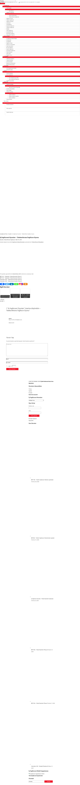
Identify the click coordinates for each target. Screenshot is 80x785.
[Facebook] (2, 284)
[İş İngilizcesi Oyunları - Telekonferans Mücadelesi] (18, 271)
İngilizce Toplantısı (10, 12)
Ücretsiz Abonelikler (10, 88)
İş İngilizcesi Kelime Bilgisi (11, 38)
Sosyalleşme (9, 24)
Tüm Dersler (8, 8)
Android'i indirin (9, 69)
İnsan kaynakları (9, 46)
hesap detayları (9, 73)
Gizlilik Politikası (12, 94)
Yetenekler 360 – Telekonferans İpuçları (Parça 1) (11, 279)
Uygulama (6, 65)
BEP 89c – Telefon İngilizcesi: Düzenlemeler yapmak (42, 538)
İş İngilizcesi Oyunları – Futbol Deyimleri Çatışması (42, 598)
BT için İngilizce (9, 47)
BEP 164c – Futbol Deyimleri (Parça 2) (39, 649)
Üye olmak (6, 101)
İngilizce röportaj (9, 21)
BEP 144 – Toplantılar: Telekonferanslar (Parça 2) (11, 278)
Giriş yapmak (9, 108)
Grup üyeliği (8, 90)
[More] (25, 284)
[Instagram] (21, 284)
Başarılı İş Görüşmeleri (10, 63)
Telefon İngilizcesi (10, 19)
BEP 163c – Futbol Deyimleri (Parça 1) (39, 703)
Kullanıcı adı (31, 406)
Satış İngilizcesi (9, 30)
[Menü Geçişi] (41, 6)
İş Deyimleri (8, 40)
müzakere (8, 22)
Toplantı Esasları (9, 60)
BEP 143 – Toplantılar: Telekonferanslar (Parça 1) (11, 276)
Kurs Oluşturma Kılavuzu (14, 79)
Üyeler (5, 70)
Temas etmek (9, 99)
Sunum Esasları (9, 61)
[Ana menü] (2, 3)
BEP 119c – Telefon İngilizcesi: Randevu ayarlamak (42, 479)
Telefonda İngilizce (10, 58)
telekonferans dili (16, 274)
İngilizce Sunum (9, 18)
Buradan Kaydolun (33, 418)
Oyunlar (1, 239)
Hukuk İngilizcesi (9, 49)
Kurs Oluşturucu (9, 74)
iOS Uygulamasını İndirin (11, 68)
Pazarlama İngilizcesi (10, 50)
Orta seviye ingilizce (10, 34)
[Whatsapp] (16, 284)
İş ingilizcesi (6, 5)
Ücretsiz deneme (9, 104)
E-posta (30, 392)
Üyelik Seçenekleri (10, 80)
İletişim (7, 28)
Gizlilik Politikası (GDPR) (14, 96)
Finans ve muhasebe (10, 44)
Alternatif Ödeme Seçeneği (14, 87)
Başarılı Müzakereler (10, 64)
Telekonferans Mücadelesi (37, 242)
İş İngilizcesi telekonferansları (18, 242)
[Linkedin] (11, 284)
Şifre (30, 410)
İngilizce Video (9, 43)
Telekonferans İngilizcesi (14, 16)
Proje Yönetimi (9, 52)
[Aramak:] (36, 781)
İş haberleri (8, 41)
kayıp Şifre (31, 420)
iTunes (30, 389)
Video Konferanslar (13, 15)
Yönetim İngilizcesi (10, 27)
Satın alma (8, 53)
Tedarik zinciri (9, 55)
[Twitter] (7, 284)
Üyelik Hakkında (9, 112)
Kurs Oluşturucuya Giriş (13, 77)
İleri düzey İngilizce (10, 33)
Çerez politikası (12, 97)
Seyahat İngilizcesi (10, 25)
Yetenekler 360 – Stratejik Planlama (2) (39, 766)
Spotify (30, 390)
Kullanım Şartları (9, 91)
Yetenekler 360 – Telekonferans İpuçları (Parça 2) (11, 281)
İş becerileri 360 (9, 31)
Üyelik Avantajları (9, 84)
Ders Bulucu (11, 10)
